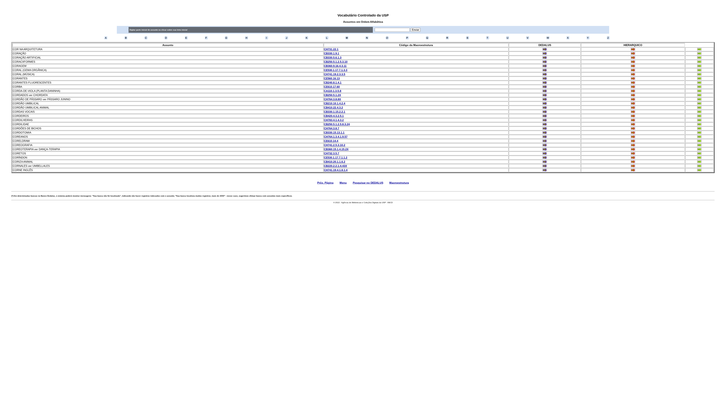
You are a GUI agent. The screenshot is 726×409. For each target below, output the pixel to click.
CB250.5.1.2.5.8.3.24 (337, 124)
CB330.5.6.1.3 (332, 57)
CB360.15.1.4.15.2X (336, 149)
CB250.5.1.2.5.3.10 (335, 61)
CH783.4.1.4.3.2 (334, 120)
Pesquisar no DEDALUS (368, 182)
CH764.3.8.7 (331, 128)
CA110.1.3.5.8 (332, 90)
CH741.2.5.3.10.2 (334, 145)
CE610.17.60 (332, 86)
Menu (343, 182)
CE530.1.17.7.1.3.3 (335, 70)
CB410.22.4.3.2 (333, 107)
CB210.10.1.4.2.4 (334, 103)
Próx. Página (325, 182)
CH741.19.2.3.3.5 (334, 74)
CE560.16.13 (332, 78)
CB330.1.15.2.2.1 (334, 111)
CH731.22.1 (331, 49)
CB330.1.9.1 (331, 53)
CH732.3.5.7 (331, 153)
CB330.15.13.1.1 (334, 132)
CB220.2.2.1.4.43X (335, 165)
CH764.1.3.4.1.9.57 (335, 136)
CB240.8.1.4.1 (332, 82)
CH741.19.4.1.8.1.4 (335, 170)
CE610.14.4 (331, 140)
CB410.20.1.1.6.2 (334, 161)
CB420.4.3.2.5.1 (334, 115)
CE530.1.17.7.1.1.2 (335, 157)
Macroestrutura (399, 182)
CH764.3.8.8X (332, 99)
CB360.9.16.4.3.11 (335, 65)
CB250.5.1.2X (332, 95)
